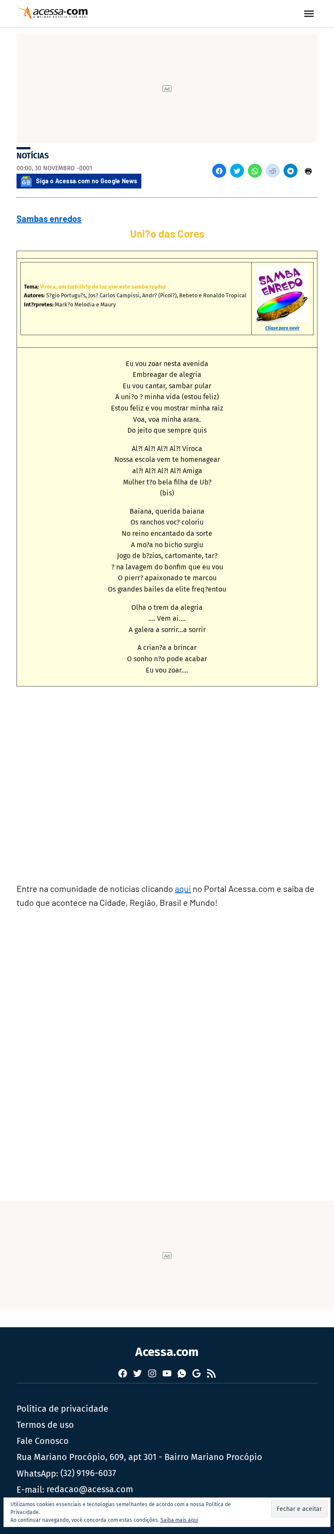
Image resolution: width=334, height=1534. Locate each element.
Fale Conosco (43, 1441)
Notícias (33, 156)
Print (308, 171)
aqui (183, 888)
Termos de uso (45, 1425)
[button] (219, 171)
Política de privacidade (62, 1408)
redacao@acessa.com (90, 1489)
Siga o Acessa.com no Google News (86, 181)
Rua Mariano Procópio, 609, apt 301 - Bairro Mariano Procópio (139, 1457)
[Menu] (310, 13)
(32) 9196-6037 (88, 1473)
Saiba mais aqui (179, 1520)
